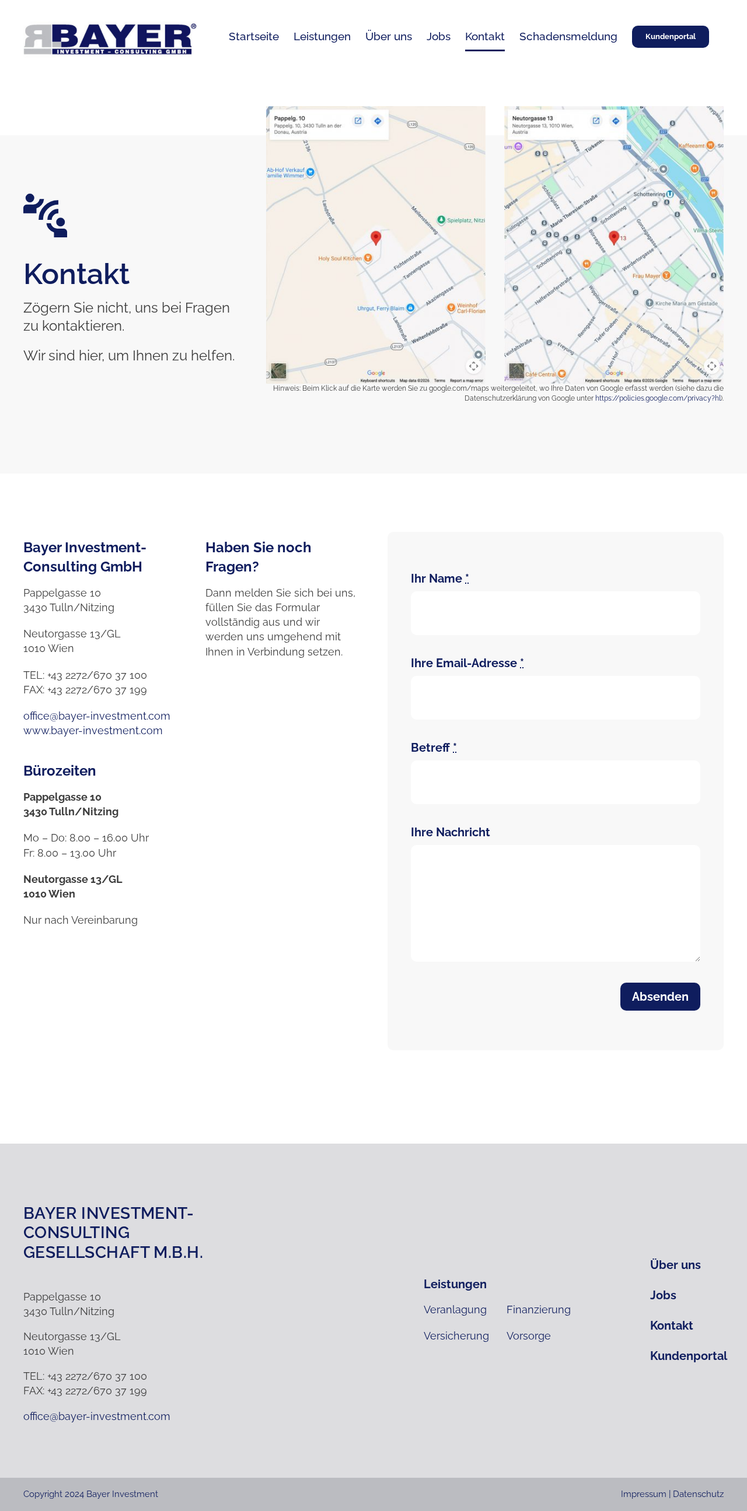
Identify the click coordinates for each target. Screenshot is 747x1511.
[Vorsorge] (542, 1335)
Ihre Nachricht (450, 832)
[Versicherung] (459, 1335)
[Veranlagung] (459, 1309)
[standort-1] (376, 111)
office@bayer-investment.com (96, 716)
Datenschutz (698, 1494)
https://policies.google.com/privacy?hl (658, 398)
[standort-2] (614, 111)
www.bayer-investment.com (93, 730)
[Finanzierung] (542, 1309)
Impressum (643, 1494)
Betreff (434, 748)
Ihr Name (440, 579)
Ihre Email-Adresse (467, 663)
